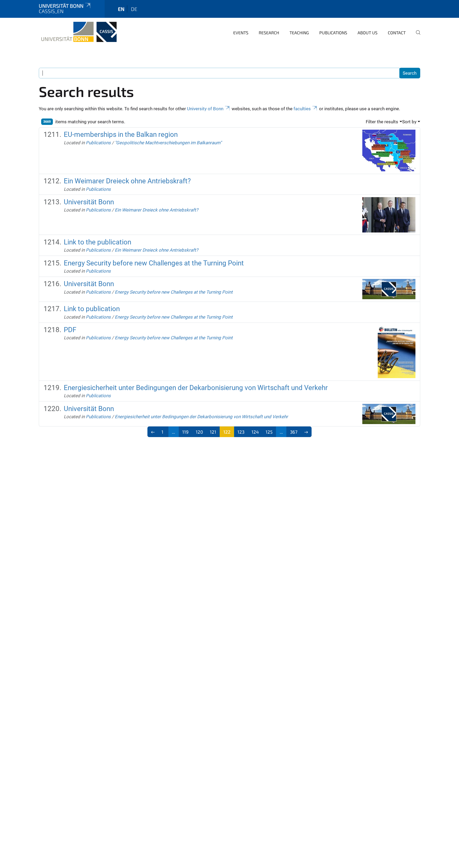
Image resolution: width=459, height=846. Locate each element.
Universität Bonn (61, 6)
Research (269, 32)
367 (294, 431)
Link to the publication (97, 242)
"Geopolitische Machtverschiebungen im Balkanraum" (168, 142)
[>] (306, 431)
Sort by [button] (409, 121)
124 (255, 431)
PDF (70, 330)
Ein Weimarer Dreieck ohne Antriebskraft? (127, 181)
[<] (152, 431)
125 (269, 431)
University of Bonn (205, 108)
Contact (397, 32)
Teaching (299, 32)
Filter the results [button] (382, 121)
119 (185, 431)
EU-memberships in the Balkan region (121, 134)
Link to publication (92, 309)
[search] (416, 36)
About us (367, 32)
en (121, 9)
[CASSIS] (78, 32)
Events (240, 32)
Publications (333, 32)
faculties (302, 108)
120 (199, 431)
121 (213, 431)
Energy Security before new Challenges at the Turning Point (154, 263)
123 (240, 431)
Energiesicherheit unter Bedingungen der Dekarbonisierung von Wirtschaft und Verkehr (196, 388)
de (134, 9)
